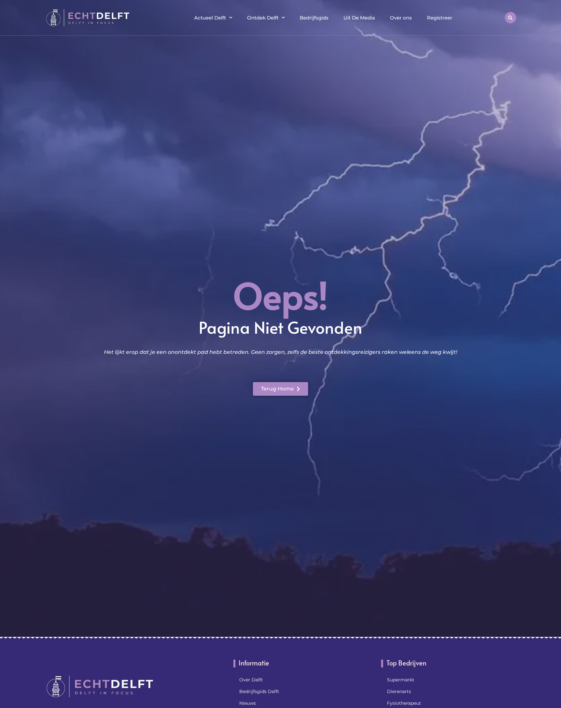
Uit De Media (359, 18)
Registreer (439, 18)
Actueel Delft (210, 18)
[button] (510, 17)
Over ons (401, 18)
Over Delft (251, 680)
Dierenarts (399, 691)
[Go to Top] (535, 658)
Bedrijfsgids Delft (259, 691)
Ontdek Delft (263, 18)
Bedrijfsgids (314, 18)
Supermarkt (400, 680)
